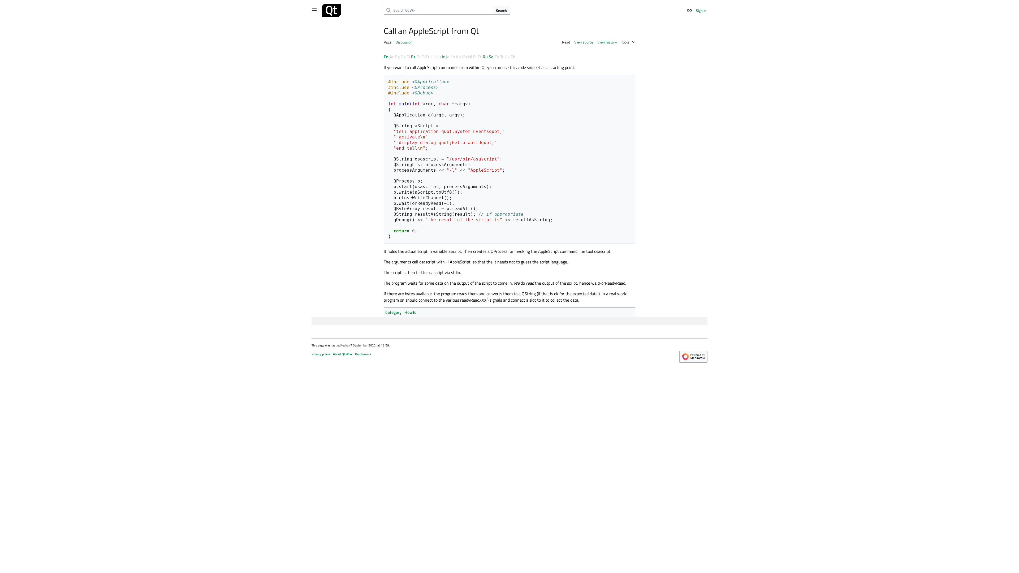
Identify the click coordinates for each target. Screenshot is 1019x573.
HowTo (410, 312)
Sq (491, 57)
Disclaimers (363, 354)
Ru (485, 57)
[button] (314, 10)
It (443, 57)
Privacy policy (321, 354)
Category (393, 312)
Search (501, 10)
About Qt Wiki (342, 354)
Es (413, 57)
